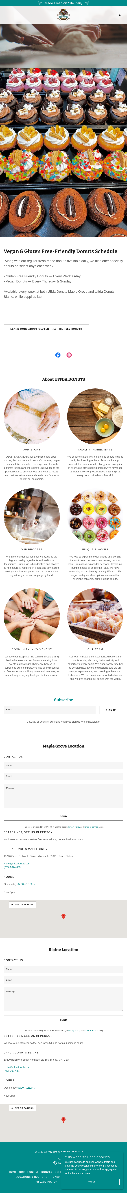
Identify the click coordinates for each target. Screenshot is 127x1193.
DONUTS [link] (46, 1172)
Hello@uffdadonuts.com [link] (17, 863)
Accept (92, 1182)
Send (63, 816)
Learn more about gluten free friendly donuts (46, 329)
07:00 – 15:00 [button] (25, 884)
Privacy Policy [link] (74, 827)
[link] (63, 15)
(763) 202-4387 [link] (12, 1071)
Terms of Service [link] (91, 827)
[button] (13, 15)
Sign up (111, 710)
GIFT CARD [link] (53, 1177)
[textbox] (50, 710)
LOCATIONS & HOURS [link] (29, 1177)
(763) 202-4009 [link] (12, 867)
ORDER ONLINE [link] (29, 1172)
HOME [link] (13, 1172)
